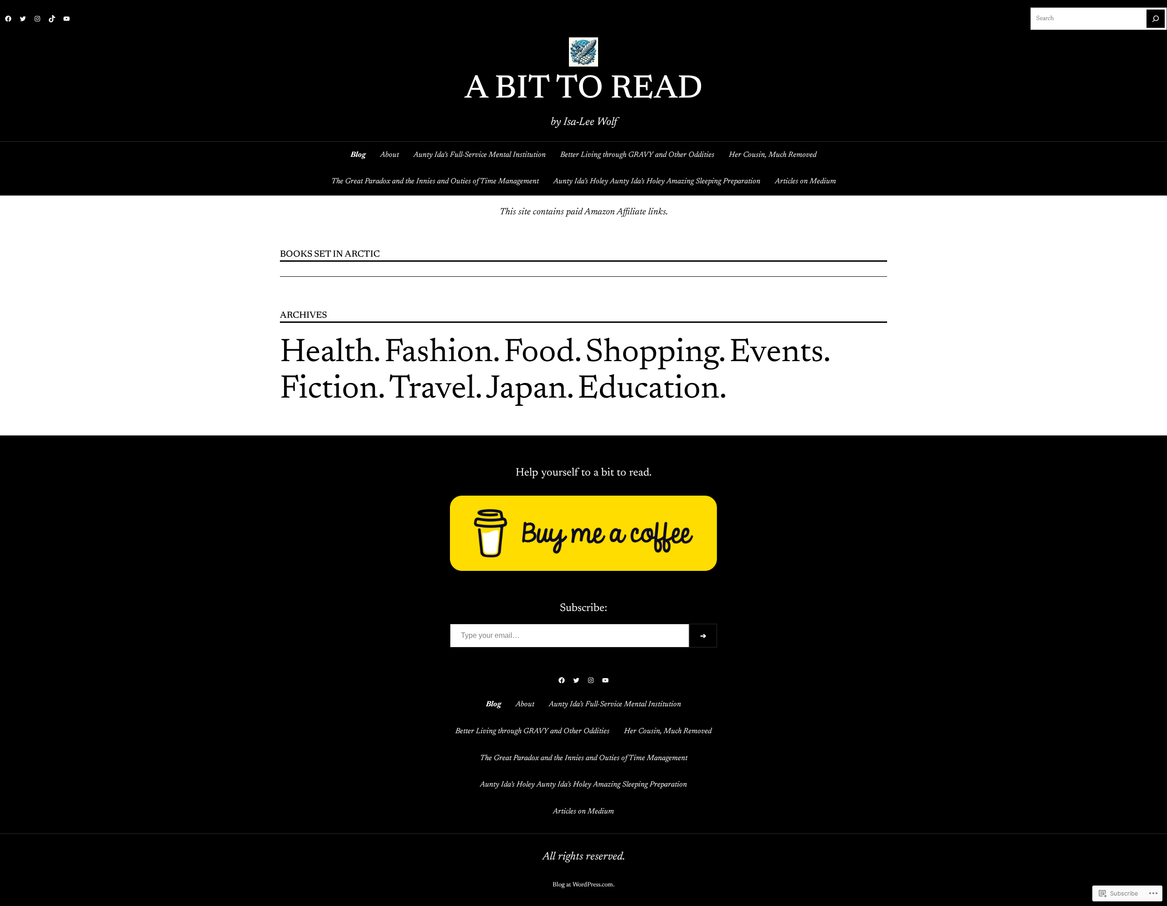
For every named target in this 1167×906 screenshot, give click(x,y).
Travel (432, 389)
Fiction (329, 389)
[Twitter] (22, 18)
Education (648, 389)
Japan (526, 389)
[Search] (1155, 19)
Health (326, 353)
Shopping (651, 353)
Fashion (438, 353)
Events (776, 353)
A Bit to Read (583, 89)
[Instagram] (37, 18)
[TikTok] (52, 18)
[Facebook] (8, 18)
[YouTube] (66, 18)
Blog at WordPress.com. (583, 885)
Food (539, 353)
